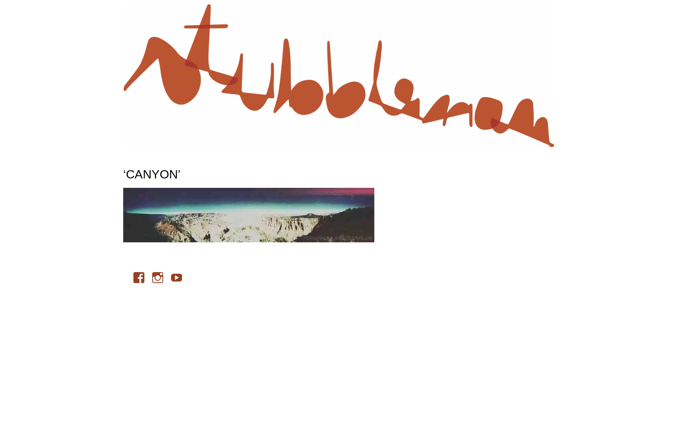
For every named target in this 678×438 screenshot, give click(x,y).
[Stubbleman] (339, 75)
